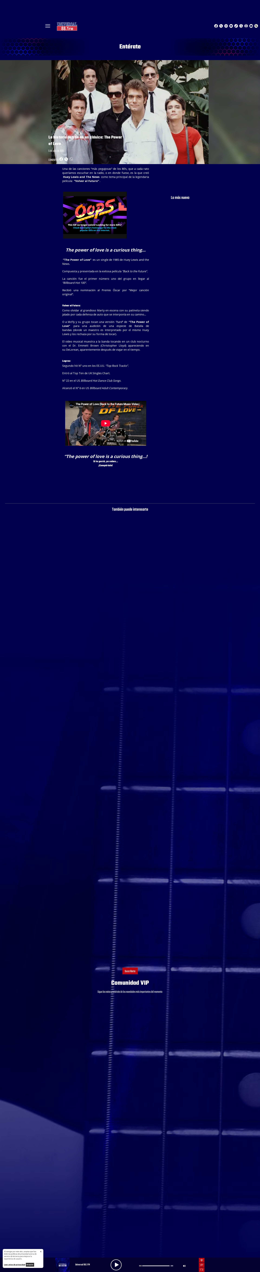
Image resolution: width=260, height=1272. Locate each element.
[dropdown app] (246, 26)
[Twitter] (221, 26)
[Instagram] (226, 26)
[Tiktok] (236, 26)
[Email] (251, 26)
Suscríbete (130, 971)
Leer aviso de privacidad (14, 1264)
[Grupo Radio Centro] (241, 26)
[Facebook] (216, 26)
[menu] (47, 27)
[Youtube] (231, 26)
